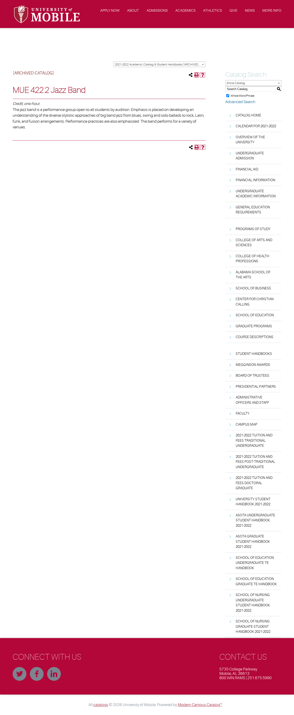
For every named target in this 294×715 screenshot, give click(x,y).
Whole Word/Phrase (242, 95)
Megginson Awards (253, 365)
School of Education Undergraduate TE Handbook (255, 563)
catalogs (100, 705)
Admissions (157, 10)
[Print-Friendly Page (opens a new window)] (196, 74)
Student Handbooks (254, 354)
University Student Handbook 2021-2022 (253, 501)
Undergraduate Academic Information (256, 193)
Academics (185, 10)
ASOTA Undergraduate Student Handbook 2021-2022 (255, 520)
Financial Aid (247, 169)
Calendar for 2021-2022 (256, 126)
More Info (271, 10)
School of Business (253, 288)
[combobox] (159, 64)
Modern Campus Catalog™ (200, 705)
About (133, 10)
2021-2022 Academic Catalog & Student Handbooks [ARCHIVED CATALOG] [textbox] (160, 64)
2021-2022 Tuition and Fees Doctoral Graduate (254, 483)
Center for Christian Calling (255, 301)
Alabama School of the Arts (253, 275)
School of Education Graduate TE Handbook (256, 581)
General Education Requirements (253, 210)
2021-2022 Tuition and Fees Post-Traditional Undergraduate (255, 462)
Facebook (37, 674)
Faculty (242, 413)
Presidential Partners (256, 387)
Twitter (19, 674)
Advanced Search (240, 102)
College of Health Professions (252, 258)
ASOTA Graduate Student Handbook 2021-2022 (253, 541)
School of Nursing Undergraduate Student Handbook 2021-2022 (253, 603)
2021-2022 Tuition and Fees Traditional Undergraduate (254, 440)
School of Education (255, 315)
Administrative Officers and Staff (252, 400)
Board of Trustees (252, 376)
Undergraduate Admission (250, 156)
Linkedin (54, 674)
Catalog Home (248, 115)
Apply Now (109, 10)
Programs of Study (253, 229)
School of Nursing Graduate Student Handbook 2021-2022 (253, 626)
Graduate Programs (254, 326)
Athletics (212, 10)
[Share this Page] (190, 74)
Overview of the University (250, 139)
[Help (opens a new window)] (202, 74)
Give (233, 10)
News (250, 10)
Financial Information (255, 180)
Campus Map (246, 425)
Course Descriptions (254, 337)
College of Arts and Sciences (254, 242)
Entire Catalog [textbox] (236, 83)
